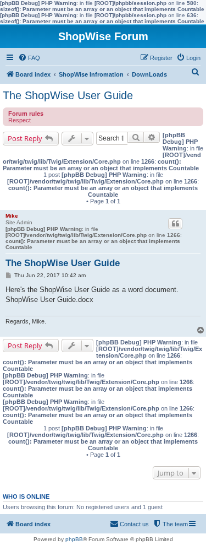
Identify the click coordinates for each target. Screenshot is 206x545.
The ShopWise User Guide (68, 95)
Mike (11, 216)
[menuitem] (29, 57)
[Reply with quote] (175, 223)
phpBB (74, 539)
